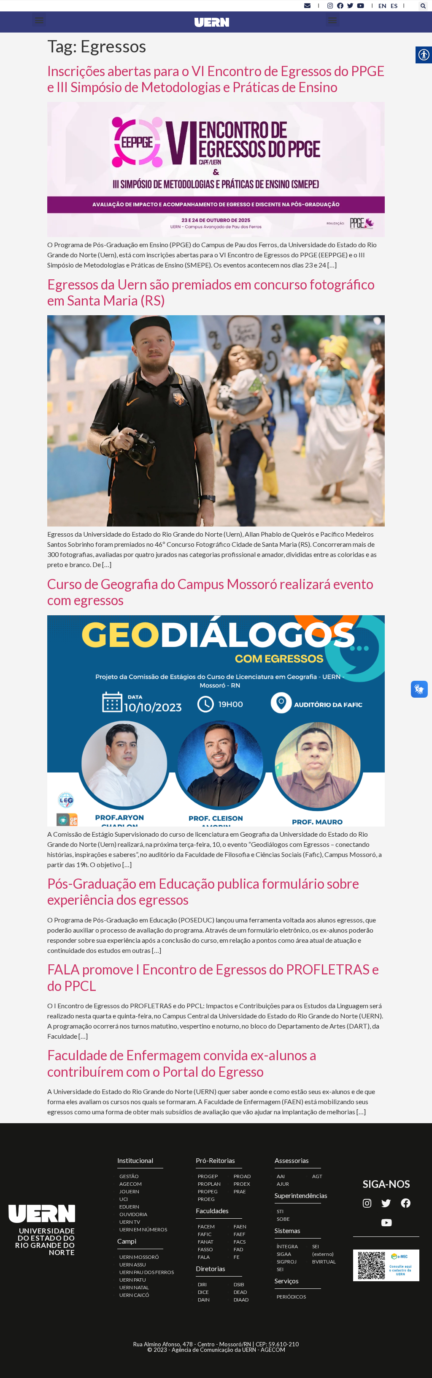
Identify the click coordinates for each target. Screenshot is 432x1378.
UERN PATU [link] (132, 1280)
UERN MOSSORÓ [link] (139, 1257)
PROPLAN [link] (209, 1184)
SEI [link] (280, 1269)
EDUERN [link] (129, 1206)
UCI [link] (123, 1199)
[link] (307, 5)
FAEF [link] (240, 1234)
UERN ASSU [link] (132, 1264)
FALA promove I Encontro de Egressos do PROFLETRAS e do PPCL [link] (213, 977)
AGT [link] (317, 1176)
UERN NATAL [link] (134, 1287)
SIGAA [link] (284, 1254)
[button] (423, 6)
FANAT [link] (205, 1242)
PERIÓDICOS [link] (291, 1296)
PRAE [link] (240, 1191)
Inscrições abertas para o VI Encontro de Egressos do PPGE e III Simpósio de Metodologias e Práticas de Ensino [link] (216, 79)
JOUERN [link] (129, 1191)
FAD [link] (238, 1249)
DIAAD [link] (241, 1299)
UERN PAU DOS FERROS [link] (146, 1272)
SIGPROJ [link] (287, 1261)
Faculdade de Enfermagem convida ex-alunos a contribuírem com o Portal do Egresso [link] (181, 1063)
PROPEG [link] (208, 1191)
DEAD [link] (240, 1292)
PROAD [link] (242, 1176)
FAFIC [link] (204, 1234)
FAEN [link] (240, 1226)
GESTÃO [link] (129, 1176)
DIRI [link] (202, 1284)
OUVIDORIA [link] (133, 1214)
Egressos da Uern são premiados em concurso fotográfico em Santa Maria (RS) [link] (211, 292)
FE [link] (237, 1257)
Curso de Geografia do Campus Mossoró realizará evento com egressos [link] (210, 592)
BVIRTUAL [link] (324, 1261)
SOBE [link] (283, 1219)
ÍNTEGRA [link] (287, 1246)
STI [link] (280, 1211)
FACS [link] (240, 1242)
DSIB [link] (239, 1284)
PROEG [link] (206, 1199)
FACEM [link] (206, 1226)
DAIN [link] (204, 1299)
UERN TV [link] (129, 1222)
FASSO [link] (205, 1249)
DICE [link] (203, 1292)
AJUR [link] (283, 1184)
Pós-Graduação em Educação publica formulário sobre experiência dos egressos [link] (203, 891)
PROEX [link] (242, 1184)
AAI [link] (281, 1176)
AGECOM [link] (130, 1184)
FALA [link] (204, 1257)
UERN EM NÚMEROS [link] (143, 1229)
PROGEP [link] (208, 1176)
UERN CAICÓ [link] (134, 1295)
